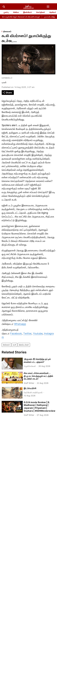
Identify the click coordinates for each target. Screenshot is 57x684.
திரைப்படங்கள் (24, 345)
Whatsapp (20, 324)
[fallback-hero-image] (12, 363)
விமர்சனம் (6, 345)
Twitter (27, 333)
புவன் (4, 82)
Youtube (38, 333)
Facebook (16, 333)
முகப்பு (6, 12)
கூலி (14, 345)
